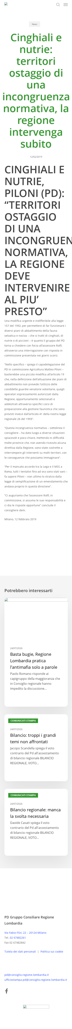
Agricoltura (13, 542)
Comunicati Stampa (23, 603)
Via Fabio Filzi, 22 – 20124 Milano (25, 932)
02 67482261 (18, 937)
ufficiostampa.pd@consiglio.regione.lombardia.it (35, 980)
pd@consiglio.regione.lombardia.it (26, 975)
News (34, 24)
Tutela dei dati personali (20, 951)
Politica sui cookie (52, 951)
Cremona (32, 542)
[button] (66, 4)
